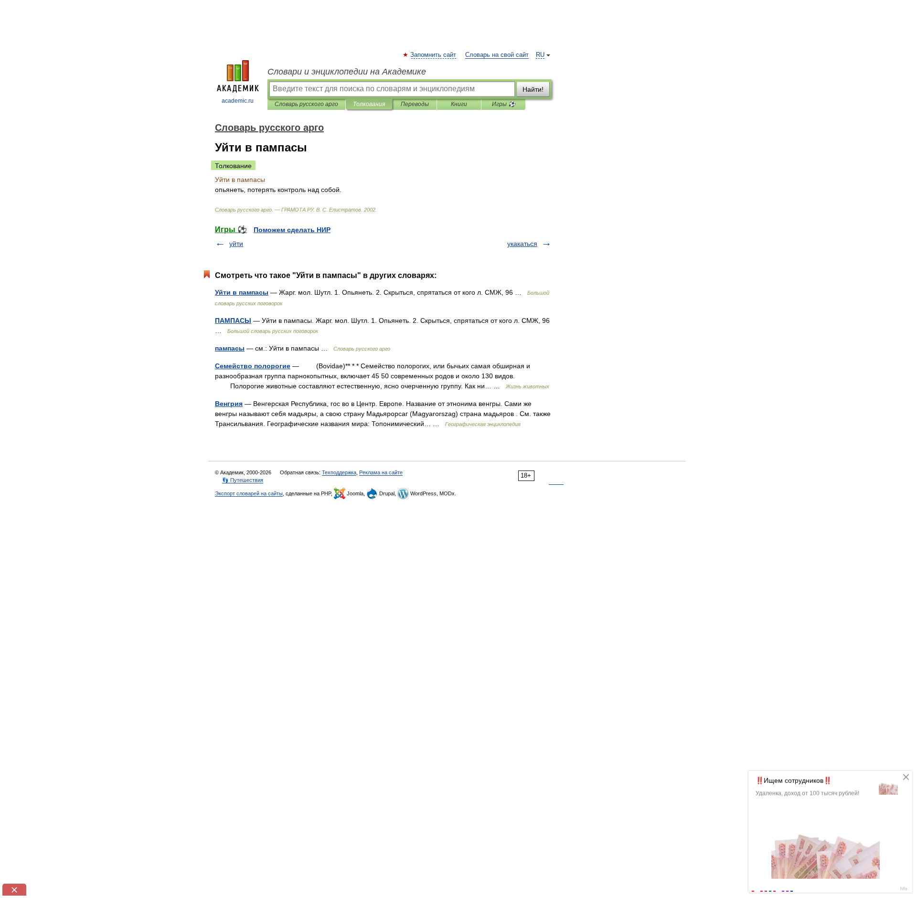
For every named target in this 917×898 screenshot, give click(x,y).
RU (540, 55)
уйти (236, 243)
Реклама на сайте (381, 472)
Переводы (415, 104)
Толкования (369, 104)
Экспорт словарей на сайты (249, 493)
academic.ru (238, 100)
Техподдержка (339, 472)
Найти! (533, 89)
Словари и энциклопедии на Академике (346, 71)
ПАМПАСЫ (233, 320)
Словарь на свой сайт (497, 55)
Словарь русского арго (306, 104)
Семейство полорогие (252, 366)
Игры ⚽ (503, 104)
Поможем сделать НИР (292, 230)
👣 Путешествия (242, 480)
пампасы (230, 348)
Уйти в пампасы (241, 292)
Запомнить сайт (433, 55)
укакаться (522, 243)
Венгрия (229, 403)
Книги (459, 104)
